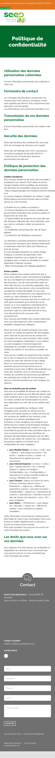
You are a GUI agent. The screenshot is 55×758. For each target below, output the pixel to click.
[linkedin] (6, 656)
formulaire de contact (19, 530)
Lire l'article (5, 8)
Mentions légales (12, 743)
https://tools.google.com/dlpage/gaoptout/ (25, 266)
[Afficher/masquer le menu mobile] (50, 14)
